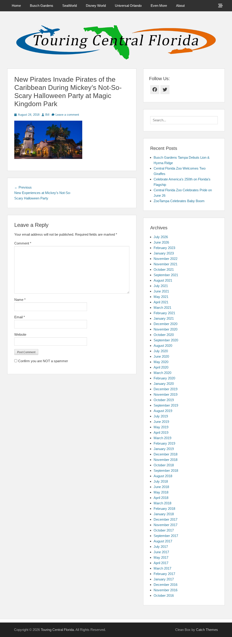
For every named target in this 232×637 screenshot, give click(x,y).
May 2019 (161, 427)
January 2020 (164, 384)
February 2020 (164, 378)
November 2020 (165, 329)
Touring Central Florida (57, 630)
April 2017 (161, 563)
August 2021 (163, 280)
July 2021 (161, 286)
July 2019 (161, 416)
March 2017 (162, 568)
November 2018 (165, 460)
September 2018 (166, 470)
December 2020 (165, 324)
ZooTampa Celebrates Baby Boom (179, 201)
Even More (159, 5)
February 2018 (164, 508)
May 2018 (161, 492)
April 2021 (161, 302)
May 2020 (161, 362)
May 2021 (161, 297)
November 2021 (165, 264)
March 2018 (162, 503)
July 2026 (161, 237)
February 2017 (164, 574)
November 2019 (165, 394)
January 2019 (164, 449)
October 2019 (164, 400)
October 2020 (164, 335)
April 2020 (161, 367)
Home (16, 5)
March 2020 (162, 373)
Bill (47, 114)
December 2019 (165, 389)
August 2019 (163, 411)
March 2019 (162, 438)
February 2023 (164, 248)
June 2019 (161, 422)
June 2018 (161, 487)
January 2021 (164, 318)
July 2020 (161, 351)
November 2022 (165, 259)
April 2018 (161, 498)
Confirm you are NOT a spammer (42, 361)
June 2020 (161, 356)
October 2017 (164, 530)
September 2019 (166, 405)
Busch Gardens (41, 5)
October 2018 (164, 465)
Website (20, 334)
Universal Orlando (128, 5)
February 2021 (164, 313)
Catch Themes (207, 630)
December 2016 (165, 585)
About (180, 5)
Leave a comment (67, 114)
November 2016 (165, 590)
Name (20, 300)
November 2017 (165, 525)
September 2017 (166, 536)
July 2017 (161, 546)
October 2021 (164, 269)
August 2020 (163, 345)
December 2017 (165, 519)
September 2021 (166, 275)
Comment (22, 243)
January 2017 (164, 579)
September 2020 (166, 340)
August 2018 (163, 476)
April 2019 (161, 432)
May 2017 (161, 557)
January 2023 (164, 253)
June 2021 (161, 291)
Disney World (96, 5)
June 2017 (161, 552)
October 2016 (164, 595)
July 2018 (161, 481)
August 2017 (163, 541)
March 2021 (162, 307)
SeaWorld (69, 5)
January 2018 (164, 514)
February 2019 (164, 443)
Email (19, 317)
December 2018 (165, 454)
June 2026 (161, 242)
